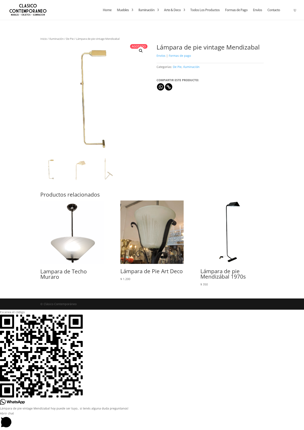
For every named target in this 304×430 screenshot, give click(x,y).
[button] (141, 50)
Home (107, 10)
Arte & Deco (172, 10)
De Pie (70, 39)
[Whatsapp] (160, 87)
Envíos (257, 10)
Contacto (273, 10)
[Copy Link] (168, 87)
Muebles (123, 10)
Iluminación (146, 10)
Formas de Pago (236, 10)
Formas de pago (180, 56)
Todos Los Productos (205, 10)
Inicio (43, 39)
